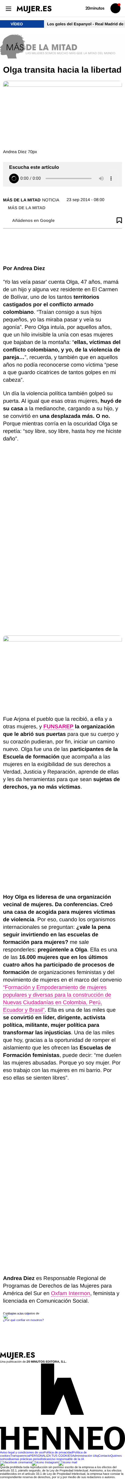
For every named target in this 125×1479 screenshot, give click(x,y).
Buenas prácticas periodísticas (29, 1459)
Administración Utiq (85, 1456)
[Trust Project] (17, 1313)
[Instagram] (45, 1462)
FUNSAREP (58, 727)
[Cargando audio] (14, 178)
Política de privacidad (58, 1452)
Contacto (104, 1456)
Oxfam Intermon (70, 1293)
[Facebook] (16, 1462)
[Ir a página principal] (34, 9)
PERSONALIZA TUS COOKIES (50, 1456)
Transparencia (20, 1456)
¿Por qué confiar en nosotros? (23, 1320)
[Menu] (8, 8)
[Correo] (68, 1462)
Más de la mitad (22, 199)
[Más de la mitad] (62, 46)
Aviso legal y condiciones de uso (22, 1452)
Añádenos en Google (33, 220)
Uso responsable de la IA (67, 1459)
